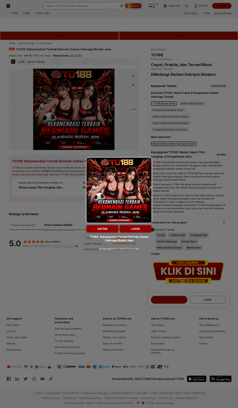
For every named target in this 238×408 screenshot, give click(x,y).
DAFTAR (102, 229)
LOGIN (135, 229)
